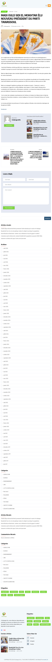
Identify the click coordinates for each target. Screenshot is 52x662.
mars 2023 (5, 378)
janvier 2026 (6, 272)
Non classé (5, 491)
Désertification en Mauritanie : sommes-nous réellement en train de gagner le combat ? (40, 135)
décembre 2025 (6, 275)
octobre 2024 (6, 323)
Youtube (32, 644)
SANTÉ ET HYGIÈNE (7, 505)
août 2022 (5, 402)
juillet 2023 (5, 365)
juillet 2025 (5, 293)
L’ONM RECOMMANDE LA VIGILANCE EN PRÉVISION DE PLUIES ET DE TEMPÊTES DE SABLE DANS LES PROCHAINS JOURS (35, 155)
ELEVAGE (5, 477)
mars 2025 (5, 306)
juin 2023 (5, 368)
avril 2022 (5, 416)
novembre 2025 (6, 279)
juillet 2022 (5, 406)
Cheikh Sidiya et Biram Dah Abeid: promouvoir (16, 639)
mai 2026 (5, 258)
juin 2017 (5, 464)
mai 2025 (5, 299)
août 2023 (5, 361)
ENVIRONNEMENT (7, 481)
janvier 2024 (6, 344)
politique (43, 592)
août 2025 (5, 289)
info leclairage (12, 641)
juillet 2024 (6, 334)
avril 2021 (5, 436)
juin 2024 (5, 337)
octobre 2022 (6, 395)
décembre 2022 (6, 388)
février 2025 (6, 310)
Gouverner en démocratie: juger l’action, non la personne (13, 238)
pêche (3, 595)
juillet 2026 (6, 251)
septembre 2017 (7, 454)
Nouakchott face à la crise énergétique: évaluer (16, 648)
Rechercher (47, 218)
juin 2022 (5, 409)
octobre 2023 (6, 354)
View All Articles (9, 125)
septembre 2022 (7, 399)
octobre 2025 (6, 282)
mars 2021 (5, 440)
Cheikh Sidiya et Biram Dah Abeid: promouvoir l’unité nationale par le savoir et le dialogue (39, 121)
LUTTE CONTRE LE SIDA (8, 488)
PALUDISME (6, 495)
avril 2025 (5, 303)
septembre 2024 (7, 327)
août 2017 (5, 457)
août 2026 (5, 248)
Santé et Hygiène (19, 595)
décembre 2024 (6, 317)
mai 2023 (5, 371)
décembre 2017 (6, 447)
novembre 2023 (6, 351)
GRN (4, 484)
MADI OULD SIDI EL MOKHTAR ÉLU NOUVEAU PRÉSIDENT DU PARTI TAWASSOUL (21, 19)
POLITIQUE (4, 11)
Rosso (10, 595)
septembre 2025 (7, 286)
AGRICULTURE (6, 474)
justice (27, 592)
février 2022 (6, 423)
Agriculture (5, 592)
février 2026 (6, 269)
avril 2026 (5, 262)
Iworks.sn (45, 659)
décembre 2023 (6, 347)
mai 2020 (5, 443)
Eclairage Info (7, 26)
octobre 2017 (6, 450)
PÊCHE (4, 498)
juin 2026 (5, 255)
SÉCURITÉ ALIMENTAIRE (8, 508)
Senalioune (3, 109)
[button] (49, 5)
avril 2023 (5, 375)
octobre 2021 (6, 430)
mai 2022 (5, 412)
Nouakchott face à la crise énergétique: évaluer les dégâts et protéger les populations (40, 128)
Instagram (32, 641)
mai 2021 (5, 433)
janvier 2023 (6, 385)
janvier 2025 (6, 313)
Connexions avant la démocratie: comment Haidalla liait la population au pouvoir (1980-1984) (21, 236)
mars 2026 (5, 265)
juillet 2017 (5, 460)
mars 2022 (5, 419)
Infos (21, 592)
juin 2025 (5, 296)
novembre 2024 (6, 320)
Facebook (32, 638)
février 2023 (6, 382)
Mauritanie (35, 592)
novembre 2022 (6, 392)
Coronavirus (14, 592)
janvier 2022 (6, 426)
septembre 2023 (7, 358)
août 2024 (5, 330)
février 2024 (6, 340)
